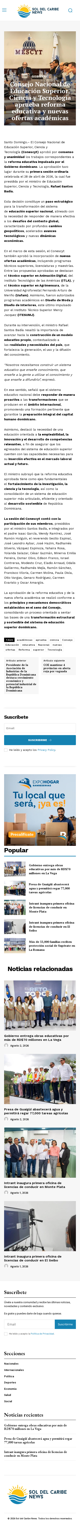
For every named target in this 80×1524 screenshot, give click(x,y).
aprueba (41, 639)
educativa (28, 644)
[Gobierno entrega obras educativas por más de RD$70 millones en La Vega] (15, 869)
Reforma (24, 649)
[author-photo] (6, 1045)
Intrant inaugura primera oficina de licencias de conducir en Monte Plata (51, 907)
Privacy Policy (46, 749)
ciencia (54, 639)
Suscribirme (37, 740)
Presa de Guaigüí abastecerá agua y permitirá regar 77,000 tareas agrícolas (49, 888)
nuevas (57, 644)
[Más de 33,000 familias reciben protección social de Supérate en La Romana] (15, 945)
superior (38, 649)
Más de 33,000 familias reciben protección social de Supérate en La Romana (52, 946)
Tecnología (54, 649)
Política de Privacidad (42, 1333)
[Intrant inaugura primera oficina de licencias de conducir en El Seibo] (15, 926)
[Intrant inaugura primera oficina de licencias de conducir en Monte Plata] (15, 907)
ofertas (10, 649)
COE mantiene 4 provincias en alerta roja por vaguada (56, 668)
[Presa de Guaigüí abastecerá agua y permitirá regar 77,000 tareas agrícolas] (15, 888)
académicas (24, 639)
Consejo (67, 639)
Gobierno (40, 76)
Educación (12, 644)
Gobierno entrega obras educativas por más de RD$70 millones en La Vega (49, 869)
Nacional (43, 644)
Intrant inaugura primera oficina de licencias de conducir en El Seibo (51, 926)
